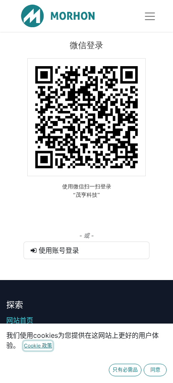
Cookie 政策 (38, 345)
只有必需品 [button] (125, 370)
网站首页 (19, 320)
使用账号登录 (58, 250)
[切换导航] (150, 15)
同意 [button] (155, 370)
